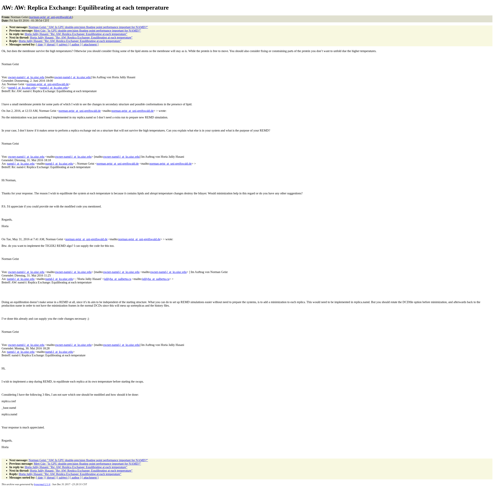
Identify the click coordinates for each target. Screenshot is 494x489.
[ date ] (40, 44)
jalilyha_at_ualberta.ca (117, 279)
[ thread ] (50, 44)
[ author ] (75, 44)
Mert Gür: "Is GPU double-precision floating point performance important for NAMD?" (87, 30)
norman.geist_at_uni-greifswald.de (48, 84)
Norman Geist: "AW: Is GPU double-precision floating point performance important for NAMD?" (88, 27)
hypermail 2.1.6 (42, 484)
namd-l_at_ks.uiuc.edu (22, 87)
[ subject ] (63, 44)
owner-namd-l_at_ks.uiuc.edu (26, 77)
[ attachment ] (90, 44)
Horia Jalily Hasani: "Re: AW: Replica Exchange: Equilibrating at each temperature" (76, 34)
